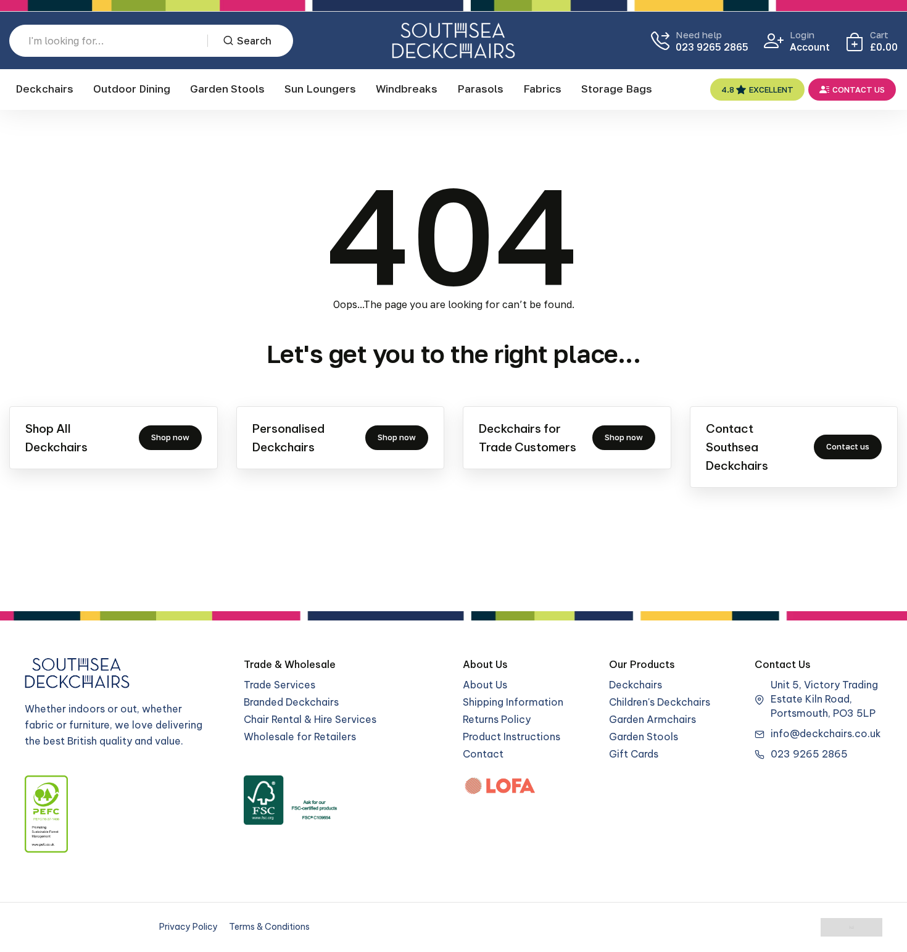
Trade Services (279, 685)
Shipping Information (513, 702)
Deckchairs (44, 88)
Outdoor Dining (131, 88)
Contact (483, 754)
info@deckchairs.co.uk (826, 733)
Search (254, 41)
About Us (485, 685)
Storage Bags (616, 88)
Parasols (480, 88)
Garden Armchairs (652, 719)
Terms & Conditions (269, 926)
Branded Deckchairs (291, 702)
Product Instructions (511, 736)
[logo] (453, 40)
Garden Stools (227, 88)
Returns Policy (497, 719)
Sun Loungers (320, 88)
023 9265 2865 (712, 47)
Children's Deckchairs (659, 702)
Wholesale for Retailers (300, 736)
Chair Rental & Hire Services (310, 719)
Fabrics (542, 88)
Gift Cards (633, 754)
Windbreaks (406, 88)
